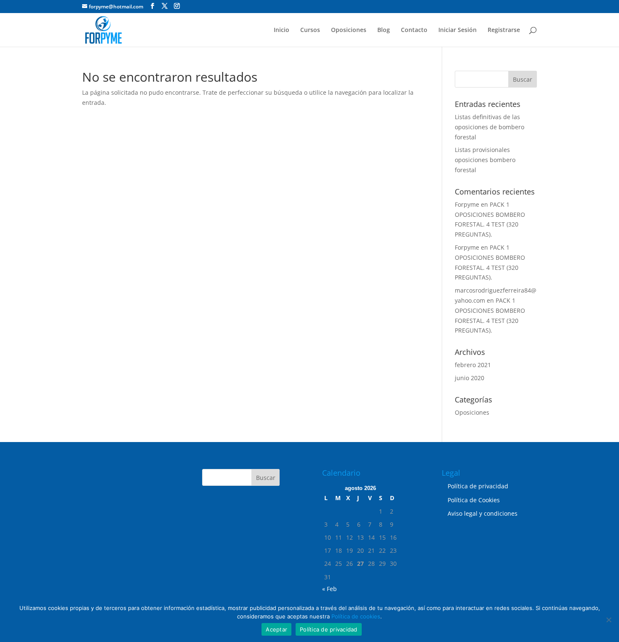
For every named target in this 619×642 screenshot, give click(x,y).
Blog (383, 30)
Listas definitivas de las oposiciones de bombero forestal (489, 127)
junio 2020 (469, 378)
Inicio (281, 30)
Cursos (310, 30)
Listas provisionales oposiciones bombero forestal (485, 160)
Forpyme (467, 204)
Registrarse (504, 30)
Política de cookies (355, 616)
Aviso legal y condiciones (483, 513)
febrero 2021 (473, 365)
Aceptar (276, 629)
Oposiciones (348, 30)
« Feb (329, 589)
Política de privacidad (478, 486)
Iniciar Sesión (457, 30)
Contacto (414, 30)
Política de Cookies (474, 500)
